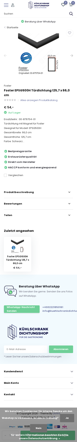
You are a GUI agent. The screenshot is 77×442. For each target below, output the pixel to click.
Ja (67, 418)
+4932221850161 (52, 307)
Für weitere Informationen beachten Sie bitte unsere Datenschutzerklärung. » (39, 436)
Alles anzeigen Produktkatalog (39, 100)
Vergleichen (15, 175)
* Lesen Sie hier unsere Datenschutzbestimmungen (32, 356)
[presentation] (5, 56)
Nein (38, 428)
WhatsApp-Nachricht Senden (21, 309)
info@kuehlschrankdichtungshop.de (58, 311)
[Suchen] (71, 14)
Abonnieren (60, 349)
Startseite (12, 27)
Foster (7, 85)
